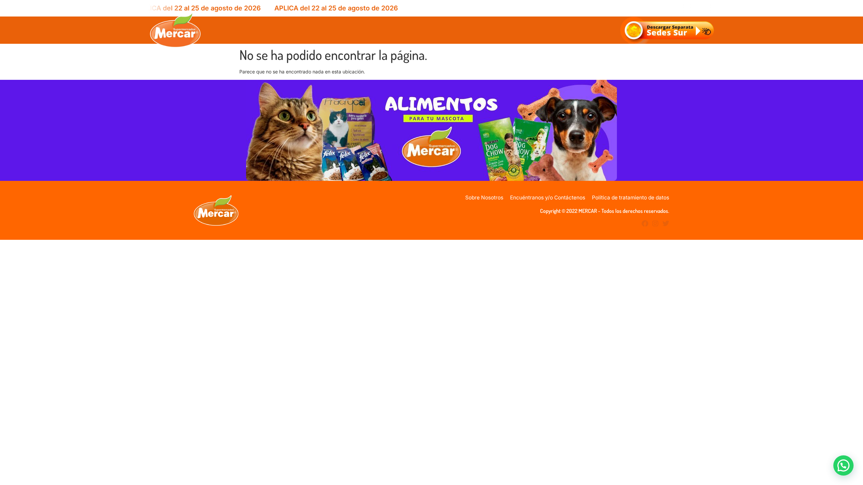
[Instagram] (655, 223)
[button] (843, 465)
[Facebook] (645, 223)
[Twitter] (665, 223)
